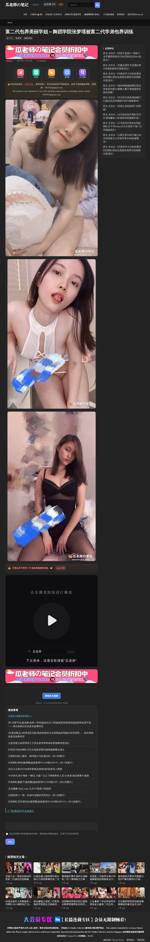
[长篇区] (36, 73)
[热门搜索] (83, 73)
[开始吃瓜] (52, 73)
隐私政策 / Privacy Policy (113, 940)
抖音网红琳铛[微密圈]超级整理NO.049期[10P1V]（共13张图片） (41, 762)
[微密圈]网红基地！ (92, 14)
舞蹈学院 (28, 38)
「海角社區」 (29, 84)
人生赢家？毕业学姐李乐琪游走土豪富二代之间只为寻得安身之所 (103, 904)
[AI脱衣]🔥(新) (36, 14)
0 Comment (41, 61)
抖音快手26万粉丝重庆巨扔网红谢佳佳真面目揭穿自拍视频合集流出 (122, 77)
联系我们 (121, 14)
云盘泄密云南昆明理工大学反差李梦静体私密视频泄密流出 (38, 743)
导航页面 (141, 940)
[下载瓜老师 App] (60, 4)
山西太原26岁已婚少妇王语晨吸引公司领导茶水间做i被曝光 (122, 138)
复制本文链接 (51, 696)
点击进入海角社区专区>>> (20, 716)
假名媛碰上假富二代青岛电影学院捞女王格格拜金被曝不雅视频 (46, 904)
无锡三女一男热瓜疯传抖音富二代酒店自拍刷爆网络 (18, 879)
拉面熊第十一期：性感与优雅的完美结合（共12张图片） (37, 795)
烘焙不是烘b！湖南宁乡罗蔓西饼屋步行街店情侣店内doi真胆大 (122, 56)
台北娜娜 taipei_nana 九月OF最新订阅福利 (29, 788)
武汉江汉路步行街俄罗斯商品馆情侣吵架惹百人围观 (35, 769)
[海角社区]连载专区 (73, 14)
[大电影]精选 (108, 14)
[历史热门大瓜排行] (53, 14)
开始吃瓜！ (9, 61)
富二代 (9, 38)
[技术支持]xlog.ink (135, 14)
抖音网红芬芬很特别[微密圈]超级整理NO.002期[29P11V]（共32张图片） (45, 801)
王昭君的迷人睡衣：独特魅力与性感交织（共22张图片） (37, 756)
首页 (25, 14)
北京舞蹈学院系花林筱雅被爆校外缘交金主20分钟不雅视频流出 (131, 904)
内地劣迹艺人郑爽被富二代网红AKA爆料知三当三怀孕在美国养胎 (18, 904)
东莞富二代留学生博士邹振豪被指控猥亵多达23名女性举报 (103, 879)
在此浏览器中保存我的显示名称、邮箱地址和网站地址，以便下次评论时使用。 (45, 834)
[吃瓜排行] (20, 73)
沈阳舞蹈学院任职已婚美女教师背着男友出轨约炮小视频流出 (74, 904)
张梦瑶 (18, 38)
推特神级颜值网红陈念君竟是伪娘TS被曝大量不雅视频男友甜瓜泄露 (122, 89)
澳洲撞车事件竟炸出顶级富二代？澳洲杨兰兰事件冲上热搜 (74, 879)
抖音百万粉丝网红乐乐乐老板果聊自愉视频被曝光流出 (36, 749)
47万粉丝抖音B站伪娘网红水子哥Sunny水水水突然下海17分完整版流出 (122, 126)
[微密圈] (67, 73)
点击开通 (60, 568)
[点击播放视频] (52, 621)
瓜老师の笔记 (16, 5)
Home (10, 22)
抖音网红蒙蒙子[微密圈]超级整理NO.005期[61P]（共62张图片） (41, 782)
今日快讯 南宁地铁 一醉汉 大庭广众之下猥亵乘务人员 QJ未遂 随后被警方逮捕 (48, 775)
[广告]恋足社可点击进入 (20, 811)
